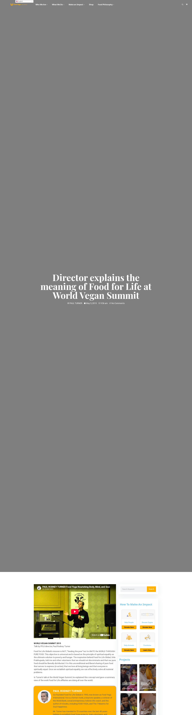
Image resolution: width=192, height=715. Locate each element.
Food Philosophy (105, 4)
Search (151, 589)
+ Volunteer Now (128, 688)
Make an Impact (76, 4)
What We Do (57, 4)
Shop (91, 4)
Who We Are (41, 4)
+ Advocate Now (147, 688)
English (20, 1)
